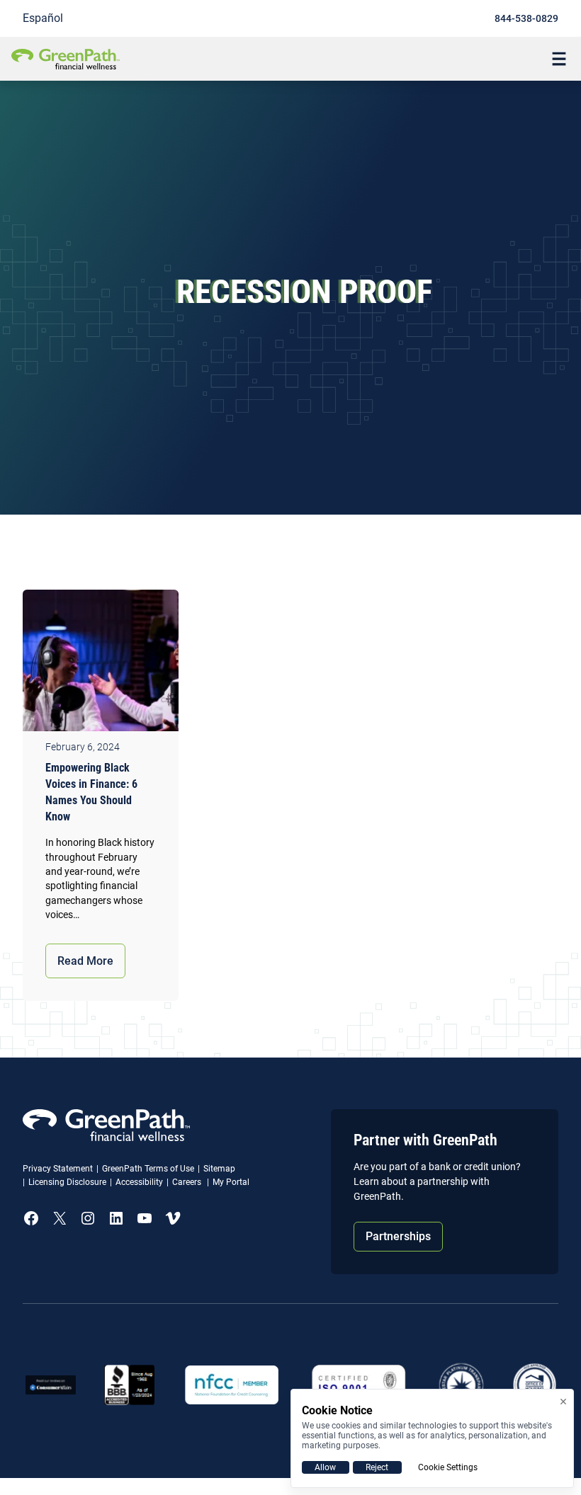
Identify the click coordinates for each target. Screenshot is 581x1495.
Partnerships (398, 1236)
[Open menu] (559, 58)
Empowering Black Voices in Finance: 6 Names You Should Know (91, 792)
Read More (85, 961)
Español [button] (43, 18)
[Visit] (359, 1385)
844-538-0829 (526, 18)
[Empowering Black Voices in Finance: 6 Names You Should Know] (101, 664)
